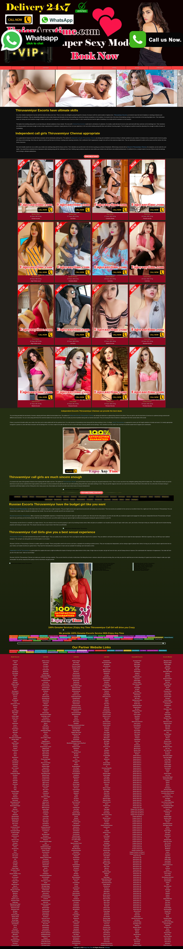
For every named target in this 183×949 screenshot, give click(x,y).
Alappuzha (66, 496)
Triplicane (106, 691)
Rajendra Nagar (106, 798)
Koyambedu (76, 811)
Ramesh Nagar (106, 845)
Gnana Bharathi (76, 728)
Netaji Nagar (107, 877)
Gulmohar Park (106, 927)
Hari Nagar (106, 728)
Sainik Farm (107, 914)
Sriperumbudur (76, 893)
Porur (76, 759)
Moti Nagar (106, 743)
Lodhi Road (107, 889)
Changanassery (82, 496)
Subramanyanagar (76, 705)
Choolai (76, 886)
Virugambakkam (76, 825)
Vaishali (107, 786)
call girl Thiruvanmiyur (118, 422)
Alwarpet (76, 764)
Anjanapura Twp (76, 734)
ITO (107, 829)
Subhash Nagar (106, 773)
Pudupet (76, 841)
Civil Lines (106, 923)
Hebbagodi (76, 744)
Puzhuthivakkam (76, 936)
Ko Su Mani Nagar (76, 839)
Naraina (107, 807)
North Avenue (106, 746)
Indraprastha (107, 827)
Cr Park (106, 816)
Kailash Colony (106, 832)
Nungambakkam (76, 766)
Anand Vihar (107, 941)
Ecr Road (76, 800)
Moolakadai (107, 664)
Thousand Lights (76, 821)
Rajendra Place (106, 800)
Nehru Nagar (107, 900)
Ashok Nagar (107, 812)
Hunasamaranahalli (76, 712)
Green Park (106, 727)
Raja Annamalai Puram (76, 843)
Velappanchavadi (107, 689)
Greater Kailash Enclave (107, 825)
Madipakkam (76, 777)
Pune (91, 67)
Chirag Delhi (107, 841)
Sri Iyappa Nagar (107, 685)
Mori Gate (106, 870)
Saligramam (76, 820)
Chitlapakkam (76, 832)
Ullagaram (76, 855)
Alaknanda (106, 707)
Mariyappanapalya (76, 727)
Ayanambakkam (76, 900)
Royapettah (76, 782)
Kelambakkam (76, 907)
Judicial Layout (76, 694)
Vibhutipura (76, 710)
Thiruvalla (115, 499)
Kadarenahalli (76, 703)
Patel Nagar (107, 809)
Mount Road (76, 879)
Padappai (76, 913)
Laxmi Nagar (107, 736)
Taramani (76, 805)
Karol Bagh (106, 732)
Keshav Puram (106, 854)
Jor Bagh (107, 830)
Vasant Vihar (107, 782)
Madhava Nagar (76, 660)
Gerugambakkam (76, 941)
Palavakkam (76, 852)
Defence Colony (107, 716)
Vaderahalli (76, 693)
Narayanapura (76, 700)
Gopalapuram (76, 807)
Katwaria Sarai (106, 850)
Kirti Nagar (106, 791)
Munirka (107, 744)
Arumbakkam (76, 857)
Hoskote (76, 755)
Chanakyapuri (106, 710)
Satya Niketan (106, 932)
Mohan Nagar (106, 896)
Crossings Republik (107, 768)
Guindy (76, 816)
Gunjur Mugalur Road (76, 685)
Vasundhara (107, 938)
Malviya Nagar (106, 739)
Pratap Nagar (107, 911)
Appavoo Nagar (76, 812)
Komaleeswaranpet (76, 850)
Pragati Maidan (106, 884)
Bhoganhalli (76, 680)
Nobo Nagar (76, 662)
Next (4, 88)
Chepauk (76, 861)
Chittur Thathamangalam (102, 496)
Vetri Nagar (76, 934)
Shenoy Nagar (76, 922)
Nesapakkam (76, 866)
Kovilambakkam (76, 773)
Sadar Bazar (107, 930)
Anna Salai (76, 809)
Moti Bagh (106, 741)
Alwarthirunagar (107, 678)
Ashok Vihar (107, 709)
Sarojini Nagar (106, 762)
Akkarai (107, 687)
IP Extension (107, 848)
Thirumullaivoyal (76, 943)
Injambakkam (76, 769)
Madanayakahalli (76, 714)
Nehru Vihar (107, 904)
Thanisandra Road (76, 752)
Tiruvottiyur (76, 925)
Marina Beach (76, 829)
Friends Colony (106, 723)
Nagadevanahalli (76, 689)
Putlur (76, 945)
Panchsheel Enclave (107, 882)
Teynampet (76, 791)
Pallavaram (76, 875)
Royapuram (76, 918)
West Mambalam (76, 848)
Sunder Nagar (106, 775)
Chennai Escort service (78, 124)
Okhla (106, 748)
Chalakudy (73, 496)
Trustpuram (76, 845)
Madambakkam (76, 932)
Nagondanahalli (76, 687)
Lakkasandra (76, 737)
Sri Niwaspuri (107, 922)
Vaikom (121, 499)
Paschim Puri (107, 909)
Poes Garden (76, 803)
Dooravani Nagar (76, 666)
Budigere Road (76, 668)
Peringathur (90, 499)
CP (106, 766)
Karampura (106, 837)
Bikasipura (76, 671)
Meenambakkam (76, 877)
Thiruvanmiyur (76, 789)
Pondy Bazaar (76, 882)
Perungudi (76, 868)
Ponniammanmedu (106, 662)
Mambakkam (76, 939)
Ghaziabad (106, 820)
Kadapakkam (107, 676)
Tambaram (76, 923)
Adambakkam (76, 888)
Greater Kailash (106, 725)
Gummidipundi (106, 666)
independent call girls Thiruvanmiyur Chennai (83, 138)
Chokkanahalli (76, 676)
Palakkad (66, 499)
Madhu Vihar (107, 861)
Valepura (76, 716)
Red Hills (76, 916)
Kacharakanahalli (76, 678)
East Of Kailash (106, 721)
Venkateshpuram (76, 691)
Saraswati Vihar (106, 929)
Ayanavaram (76, 859)
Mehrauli (107, 868)
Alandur (76, 896)
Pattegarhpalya (76, 698)
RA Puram (76, 787)
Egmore (76, 796)
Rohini (106, 757)
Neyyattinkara (57, 499)
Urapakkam (76, 775)
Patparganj (106, 795)
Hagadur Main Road (76, 732)
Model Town (107, 893)
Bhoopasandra (76, 664)
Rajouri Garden (106, 787)
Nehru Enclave (106, 898)
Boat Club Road (76, 802)
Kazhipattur (107, 673)
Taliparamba (107, 499)
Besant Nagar (76, 784)
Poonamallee (76, 891)
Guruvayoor (113, 496)
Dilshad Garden (107, 818)
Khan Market (107, 855)
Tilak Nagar (106, 777)
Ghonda (107, 821)
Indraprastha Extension (106, 943)
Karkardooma (106, 886)
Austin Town (76, 757)
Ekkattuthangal (76, 814)
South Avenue (106, 764)
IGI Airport (106, 888)
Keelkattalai (76, 905)
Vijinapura (76, 736)
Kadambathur (106, 660)
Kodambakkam (76, 864)
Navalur (76, 880)
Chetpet (76, 884)
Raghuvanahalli (76, 702)
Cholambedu (107, 680)
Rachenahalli (76, 673)
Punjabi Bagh (106, 755)
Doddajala (76, 723)
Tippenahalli (76, 682)
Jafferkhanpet (106, 671)
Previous (178, 88)
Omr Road (76, 798)
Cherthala (91, 496)
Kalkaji (106, 834)
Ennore (106, 668)
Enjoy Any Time (88, 947)
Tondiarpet (76, 927)
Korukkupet (107, 684)
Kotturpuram (76, 786)
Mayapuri (106, 864)
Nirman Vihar (107, 907)
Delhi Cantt (106, 718)
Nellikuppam (76, 938)
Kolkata (114, 67)
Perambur (76, 889)
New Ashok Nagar (106, 880)
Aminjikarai (76, 898)
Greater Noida (106, 694)
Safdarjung (106, 759)
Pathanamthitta (81, 499)
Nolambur (106, 682)
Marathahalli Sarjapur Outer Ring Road (76, 743)
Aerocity (107, 705)
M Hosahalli (76, 739)
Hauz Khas (106, 703)
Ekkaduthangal (76, 836)
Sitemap (107, 947)
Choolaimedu (76, 834)
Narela (106, 875)
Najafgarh (106, 873)
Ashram (107, 839)
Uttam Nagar (107, 778)
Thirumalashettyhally (76, 709)
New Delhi (106, 905)
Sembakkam (76, 930)
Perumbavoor (98, 499)
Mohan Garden (106, 895)
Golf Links (106, 846)
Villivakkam (76, 823)
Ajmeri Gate (107, 939)
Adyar (76, 762)
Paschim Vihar (106, 789)
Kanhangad (121, 496)
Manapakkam (76, 909)
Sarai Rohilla (107, 916)
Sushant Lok (107, 934)
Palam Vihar (107, 793)
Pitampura (106, 752)
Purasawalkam (76, 914)
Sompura (76, 750)
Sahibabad (106, 913)
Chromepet (76, 902)
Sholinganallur (76, 761)
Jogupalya (76, 719)
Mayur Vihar (107, 866)
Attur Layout (76, 721)
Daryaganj (106, 843)
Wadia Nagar (76, 846)
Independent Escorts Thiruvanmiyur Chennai (81, 415)
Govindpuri (106, 823)
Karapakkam (76, 904)
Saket (106, 761)
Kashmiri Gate (106, 805)
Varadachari (76, 870)
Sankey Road (76, 669)
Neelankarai (76, 827)
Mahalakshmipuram (76, 741)
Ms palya (76, 753)
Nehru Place (107, 902)
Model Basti (107, 891)
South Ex (107, 771)
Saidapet (76, 818)
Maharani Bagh (106, 863)
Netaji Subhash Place (107, 879)
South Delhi (107, 769)
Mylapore (76, 780)
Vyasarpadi (76, 929)
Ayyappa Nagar (76, 730)
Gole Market (107, 925)
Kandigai (107, 675)
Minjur (76, 911)
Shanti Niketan (106, 920)
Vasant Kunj (107, 780)
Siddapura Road (76, 746)
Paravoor (72, 499)
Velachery (76, 778)
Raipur (106, 698)
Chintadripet (76, 830)
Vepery (76, 871)
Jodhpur (107, 702)
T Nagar (76, 795)
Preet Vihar (106, 753)
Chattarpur (106, 811)
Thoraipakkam (76, 771)
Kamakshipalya (76, 675)
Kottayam (58, 496)
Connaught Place (107, 712)
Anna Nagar (76, 768)
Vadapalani (76, 793)
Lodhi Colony (106, 859)
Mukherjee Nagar (107, 871)
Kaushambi (106, 852)
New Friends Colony (107, 814)
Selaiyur (76, 920)
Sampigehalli (76, 684)
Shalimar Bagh (106, 918)
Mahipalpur (106, 737)
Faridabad (106, 693)
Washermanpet (106, 669)
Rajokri (106, 803)
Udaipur (107, 700)
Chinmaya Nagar (76, 854)
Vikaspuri (106, 784)
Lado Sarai (106, 857)
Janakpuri (106, 730)
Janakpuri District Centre (107, 945)
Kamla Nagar (107, 836)
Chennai (68, 67)
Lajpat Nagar (107, 734)
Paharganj (106, 750)
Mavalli (76, 718)
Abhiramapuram (76, 895)
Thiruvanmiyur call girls (69, 481)
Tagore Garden (106, 936)
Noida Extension (107, 696)
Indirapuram (107, 796)
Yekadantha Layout (76, 707)
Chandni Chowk (107, 714)
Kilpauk (76, 863)
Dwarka (107, 719)
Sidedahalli (76, 748)
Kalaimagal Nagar (76, 837)
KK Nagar (76, 873)
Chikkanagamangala (76, 696)
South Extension (107, 802)
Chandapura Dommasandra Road (76, 725)
